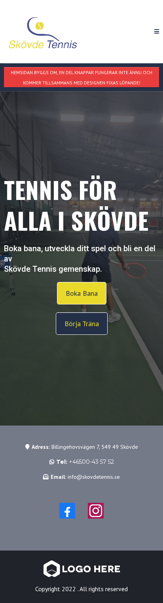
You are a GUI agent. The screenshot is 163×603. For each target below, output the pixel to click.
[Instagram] (96, 511)
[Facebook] (67, 511)
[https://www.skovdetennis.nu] (43, 31)
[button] (156, 31)
